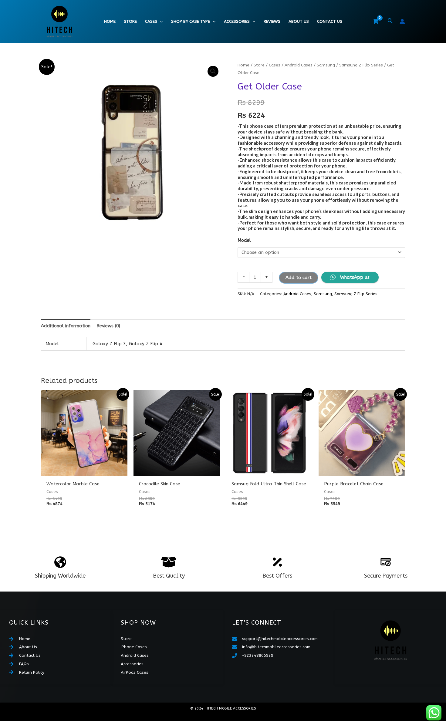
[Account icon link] (402, 21)
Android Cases (299, 65)
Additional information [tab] (65, 326)
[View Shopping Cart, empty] (375, 21)
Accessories (237, 21)
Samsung (326, 65)
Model (244, 240)
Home (110, 21)
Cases (151, 21)
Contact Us (329, 21)
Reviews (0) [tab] (108, 326)
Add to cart (299, 277)
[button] (390, 21)
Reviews (272, 21)
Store (130, 21)
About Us (299, 21)
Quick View (84, 471)
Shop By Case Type (190, 21)
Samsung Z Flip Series (361, 65)
